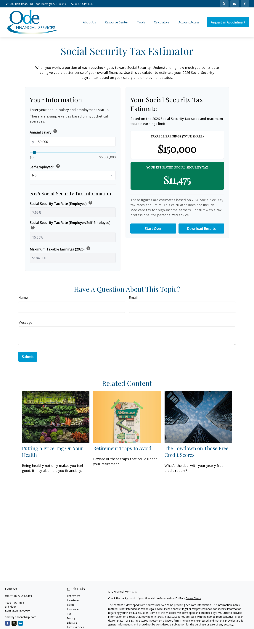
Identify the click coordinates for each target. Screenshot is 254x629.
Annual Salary (43, 131)
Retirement (73, 596)
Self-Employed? (45, 166)
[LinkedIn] (234, 3)
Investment (74, 600)
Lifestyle (72, 622)
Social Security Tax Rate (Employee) (61, 203)
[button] (89, 22)
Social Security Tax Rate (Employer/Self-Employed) (70, 225)
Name (23, 297)
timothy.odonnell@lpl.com (20, 617)
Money (71, 618)
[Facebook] (245, 3)
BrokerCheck (193, 598)
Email (133, 297)
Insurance (73, 609)
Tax (69, 613)
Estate (71, 605)
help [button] (55, 131)
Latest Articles (75, 627)
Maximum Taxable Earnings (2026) (60, 248)
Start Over (153, 228)
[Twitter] (224, 3)
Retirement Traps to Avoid (122, 448)
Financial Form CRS (125, 591)
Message (25, 322)
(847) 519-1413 (84, 4)
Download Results (201, 228)
